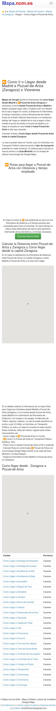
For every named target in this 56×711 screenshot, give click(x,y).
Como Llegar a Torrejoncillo (16, 669)
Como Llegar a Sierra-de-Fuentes (18, 602)
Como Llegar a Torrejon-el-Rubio (18, 664)
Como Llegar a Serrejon (14, 596)
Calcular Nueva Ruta (28, 236)
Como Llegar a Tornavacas (15, 633)
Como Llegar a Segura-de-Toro (17, 586)
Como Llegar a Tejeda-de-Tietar (17, 622)
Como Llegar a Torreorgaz (15, 684)
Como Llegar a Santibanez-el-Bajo (19, 576)
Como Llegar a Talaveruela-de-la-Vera (20, 612)
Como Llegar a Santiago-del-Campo (20, 565)
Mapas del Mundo (17, 11)
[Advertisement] (28, 44)
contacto (16, 708)
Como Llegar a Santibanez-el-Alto (19, 571)
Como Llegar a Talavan (14, 607)
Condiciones (8, 705)
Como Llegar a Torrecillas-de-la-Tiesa (20, 659)
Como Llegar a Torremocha (15, 679)
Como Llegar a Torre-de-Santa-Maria (20, 648)
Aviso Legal (23, 705)
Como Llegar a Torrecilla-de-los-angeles (21, 653)
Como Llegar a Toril (12, 628)
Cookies (34, 705)
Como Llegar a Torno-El (14, 638)
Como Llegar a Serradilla (14, 591)
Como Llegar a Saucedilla (15, 581)
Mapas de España (36, 11)
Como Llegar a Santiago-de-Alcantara (20, 560)
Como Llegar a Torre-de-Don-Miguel (20, 643)
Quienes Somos (48, 705)
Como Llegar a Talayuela (14, 617)
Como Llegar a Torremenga (16, 674)
